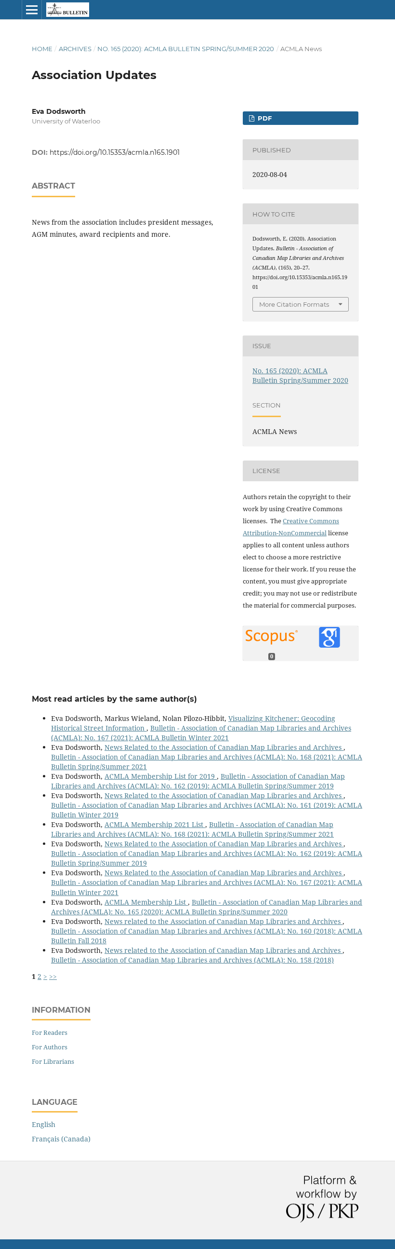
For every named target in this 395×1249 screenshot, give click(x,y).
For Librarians (53, 1061)
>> (53, 976)
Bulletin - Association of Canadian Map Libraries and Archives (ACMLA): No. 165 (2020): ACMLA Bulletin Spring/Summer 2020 (206, 906)
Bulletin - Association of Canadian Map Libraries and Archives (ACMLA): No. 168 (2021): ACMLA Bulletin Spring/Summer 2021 (192, 829)
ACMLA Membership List (146, 902)
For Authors (49, 1047)
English (43, 1124)
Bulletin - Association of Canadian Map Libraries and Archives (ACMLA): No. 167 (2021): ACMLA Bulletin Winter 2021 (201, 732)
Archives (75, 49)
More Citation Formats (294, 304)
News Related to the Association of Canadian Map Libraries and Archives (224, 747)
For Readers (49, 1032)
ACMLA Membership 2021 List (155, 824)
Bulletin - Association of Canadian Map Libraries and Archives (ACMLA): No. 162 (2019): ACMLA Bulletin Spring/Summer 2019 (198, 781)
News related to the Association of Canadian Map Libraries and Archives (223, 921)
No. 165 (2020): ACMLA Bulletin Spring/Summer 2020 (185, 49)
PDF (264, 118)
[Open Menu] (31, 9)
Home (42, 49)
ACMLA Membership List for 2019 (161, 776)
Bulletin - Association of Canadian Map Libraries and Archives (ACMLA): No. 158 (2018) (192, 959)
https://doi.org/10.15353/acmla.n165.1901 (115, 152)
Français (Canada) (61, 1138)
